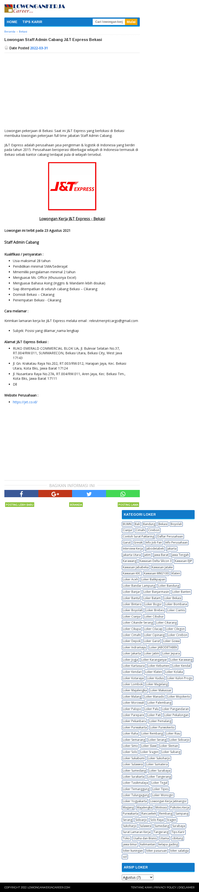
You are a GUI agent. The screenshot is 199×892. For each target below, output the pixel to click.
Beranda (76, 504)
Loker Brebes (155, 610)
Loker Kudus (155, 678)
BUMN (127, 524)
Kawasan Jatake (162, 567)
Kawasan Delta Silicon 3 (156, 561)
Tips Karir (178, 832)
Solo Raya (157, 820)
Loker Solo (130, 752)
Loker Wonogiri (162, 795)
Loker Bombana (176, 604)
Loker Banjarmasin (156, 592)
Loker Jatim (151, 653)
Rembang (165, 813)
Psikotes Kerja (179, 807)
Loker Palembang (159, 703)
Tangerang (161, 832)
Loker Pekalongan (176, 715)
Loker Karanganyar (154, 660)
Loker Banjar (131, 592)
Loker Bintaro (132, 604)
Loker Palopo (132, 709)
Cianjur (128, 530)
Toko (126, 838)
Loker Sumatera (157, 764)
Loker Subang (171, 752)
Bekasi (162, 524)
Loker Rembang (152, 733)
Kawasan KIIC (132, 573)
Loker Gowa (171, 641)
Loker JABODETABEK (163, 647)
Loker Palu (151, 709)
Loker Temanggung (136, 789)
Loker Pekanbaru (134, 721)
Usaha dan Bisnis (145, 838)
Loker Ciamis (176, 610)
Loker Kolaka (174, 672)
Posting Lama (128, 504)
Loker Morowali (133, 703)
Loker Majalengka (135, 690)
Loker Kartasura (134, 666)
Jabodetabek (155, 548)
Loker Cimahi (132, 635)
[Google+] (55, 493)
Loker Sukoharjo (159, 758)
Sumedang (162, 826)
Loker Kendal (182, 666)
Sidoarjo (141, 820)
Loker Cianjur (132, 616)
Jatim (147, 555)
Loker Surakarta (133, 777)
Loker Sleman (169, 746)
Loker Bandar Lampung (139, 586)
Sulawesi (145, 826)
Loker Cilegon (175, 629)
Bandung (149, 524)
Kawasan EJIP (183, 561)
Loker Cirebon (177, 635)
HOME (12, 22)
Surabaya (178, 826)
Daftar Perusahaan (170, 536)
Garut (127, 542)
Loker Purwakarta (135, 727)
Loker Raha (130, 733)
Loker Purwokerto (162, 727)
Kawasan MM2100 (156, 573)
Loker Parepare (133, 715)
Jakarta (171, 548)
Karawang (129, 561)
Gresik (138, 542)
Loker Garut (152, 641)
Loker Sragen (149, 752)
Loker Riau (173, 733)
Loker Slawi (149, 746)
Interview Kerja (133, 548)
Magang (128, 807)
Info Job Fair (154, 542)
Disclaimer (186, 887)
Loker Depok (132, 641)
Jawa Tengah (180, 555)
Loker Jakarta (132, 653)
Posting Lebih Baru (19, 504)
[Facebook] (21, 493)
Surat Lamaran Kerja (136, 832)
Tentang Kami (141, 887)
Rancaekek (148, 813)
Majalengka (144, 807)
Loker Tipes (160, 789)
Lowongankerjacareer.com (48, 887)
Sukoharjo (130, 826)
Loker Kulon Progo (179, 678)
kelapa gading (168, 844)
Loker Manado (154, 696)
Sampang (181, 813)
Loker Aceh (130, 579)
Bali (137, 524)
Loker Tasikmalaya (135, 783)
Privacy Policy (165, 887)
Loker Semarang (134, 740)
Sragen (171, 820)
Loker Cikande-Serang (138, 622)
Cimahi (140, 530)
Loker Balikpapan (153, 579)
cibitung (177, 838)
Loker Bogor (153, 604)
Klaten (176, 573)
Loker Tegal (159, 783)
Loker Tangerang (159, 777)
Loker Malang (132, 696)
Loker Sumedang (134, 770)
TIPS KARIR (32, 22)
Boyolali (176, 524)
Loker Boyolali (132, 610)
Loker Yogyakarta (135, 801)
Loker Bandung (168, 586)
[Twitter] (89, 493)
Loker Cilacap (153, 629)
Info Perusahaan (176, 542)
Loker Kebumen (158, 666)
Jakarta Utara (132, 555)
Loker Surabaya (159, 770)
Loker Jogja (130, 660)
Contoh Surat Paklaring (138, 536)
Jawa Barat (161, 555)
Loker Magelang (157, 684)
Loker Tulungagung (136, 795)
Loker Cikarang (166, 622)
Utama (164, 838)
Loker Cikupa (132, 629)
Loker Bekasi (172, 598)
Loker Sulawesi (133, 764)
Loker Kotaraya (133, 678)
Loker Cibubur (154, 616)
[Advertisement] (72, 89)
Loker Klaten (153, 672)
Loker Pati (154, 715)
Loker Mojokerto (178, 696)
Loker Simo (130, 746)
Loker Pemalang (160, 721)
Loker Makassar (161, 690)
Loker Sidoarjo (179, 740)
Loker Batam (152, 598)
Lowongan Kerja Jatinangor (168, 801)
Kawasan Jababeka (136, 567)
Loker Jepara (171, 653)
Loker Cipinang (154, 635)
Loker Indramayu (134, 647)
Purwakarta (130, 813)
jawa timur (130, 844)
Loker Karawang (181, 660)
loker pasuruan (156, 851)
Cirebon (153, 530)
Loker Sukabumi (134, 758)
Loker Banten (181, 592)
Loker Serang (157, 740)
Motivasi (161, 807)
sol (125, 857)
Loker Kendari (132, 672)
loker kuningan (133, 851)
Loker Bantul (131, 598)
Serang (127, 820)
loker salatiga (179, 851)
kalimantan (147, 844)
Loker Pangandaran (175, 709)
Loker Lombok (133, 684)
